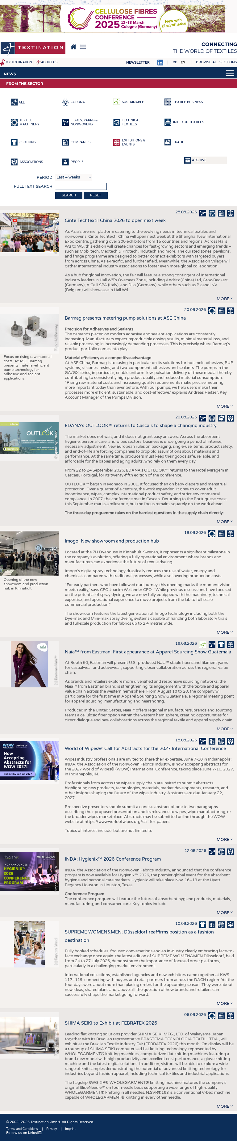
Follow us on (17, 1133)
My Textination (19, 62)
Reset (95, 195)
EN (183, 62)
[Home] (33, 49)
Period (44, 177)
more (223, 298)
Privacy (51, 1129)
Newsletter (138, 63)
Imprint (70, 1129)
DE (175, 62)
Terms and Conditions (22, 1129)
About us (49, 62)
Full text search (33, 186)
